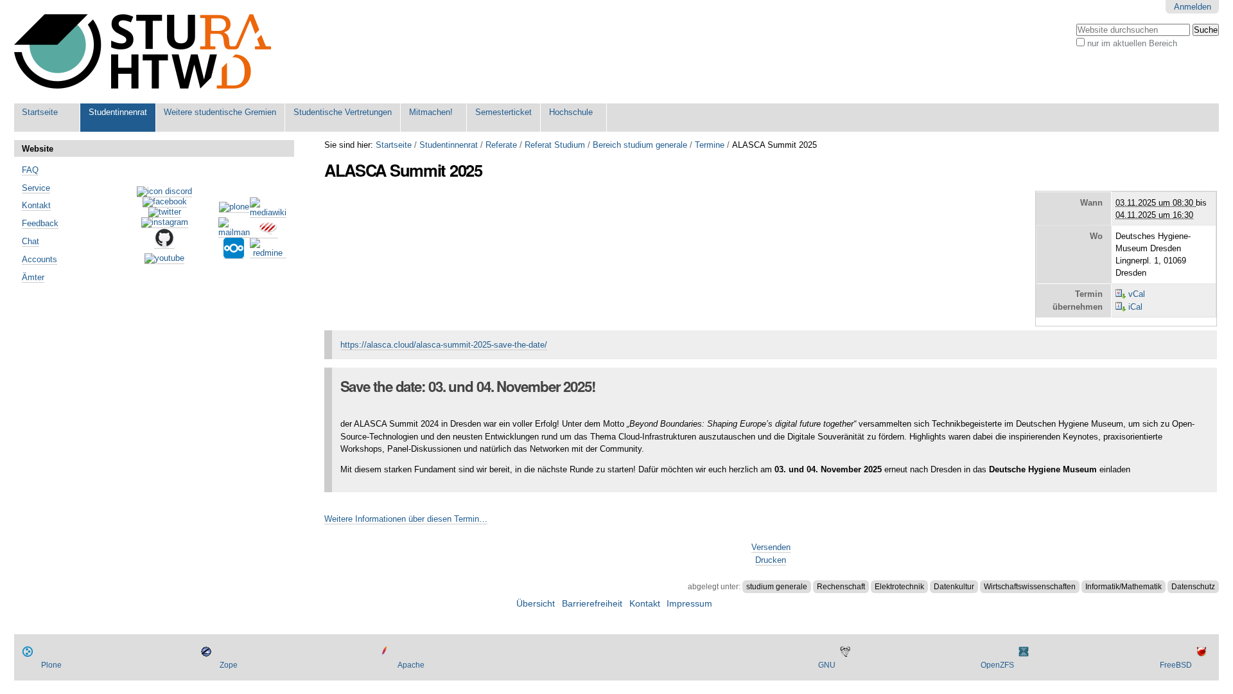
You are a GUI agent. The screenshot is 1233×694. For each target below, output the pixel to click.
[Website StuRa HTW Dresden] (142, 51)
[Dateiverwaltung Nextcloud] (233, 254)
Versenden (771, 547)
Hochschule (571, 112)
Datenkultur (954, 586)
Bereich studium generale (640, 145)
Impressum (689, 604)
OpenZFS (997, 665)
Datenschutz (1193, 586)
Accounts (39, 259)
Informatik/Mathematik (1123, 586)
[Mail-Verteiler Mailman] (234, 232)
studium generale (776, 586)
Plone (51, 665)
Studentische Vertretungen (342, 112)
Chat (30, 241)
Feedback (40, 223)
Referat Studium (555, 145)
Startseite (40, 112)
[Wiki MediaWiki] (268, 213)
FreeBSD (1176, 665)
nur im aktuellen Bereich (1132, 43)
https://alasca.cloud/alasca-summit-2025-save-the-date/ (443, 345)
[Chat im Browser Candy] (268, 233)
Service (36, 188)
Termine (709, 145)
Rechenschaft (841, 586)
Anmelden (1192, 7)
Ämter (33, 277)
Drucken (770, 560)
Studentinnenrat (118, 112)
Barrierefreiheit (592, 604)
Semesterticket (503, 112)
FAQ (30, 170)
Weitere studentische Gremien (220, 112)
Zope (229, 665)
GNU (826, 665)
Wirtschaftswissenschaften (1030, 586)
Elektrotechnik (899, 586)
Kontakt (36, 205)
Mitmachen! (431, 112)
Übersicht (535, 604)
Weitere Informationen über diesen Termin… (405, 519)
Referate (501, 145)
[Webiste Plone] (234, 207)
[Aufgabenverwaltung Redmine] (268, 253)
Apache (411, 665)
